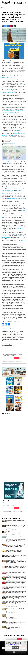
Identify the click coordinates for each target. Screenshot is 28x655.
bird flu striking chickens (15, 129)
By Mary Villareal (13, 529)
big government (13, 331)
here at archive (14, 67)
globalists (15, 337)
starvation (4, 340)
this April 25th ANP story (9, 118)
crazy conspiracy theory (10, 89)
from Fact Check (13, 193)
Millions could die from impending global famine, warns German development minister (15, 521)
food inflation (17, 334)
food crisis (11, 334)
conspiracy (20, 331)
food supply (9, 337)
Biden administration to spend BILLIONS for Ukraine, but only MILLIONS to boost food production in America (15, 610)
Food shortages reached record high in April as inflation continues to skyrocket (16, 588)
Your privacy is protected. (7, 361)
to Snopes (9, 161)
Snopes (21, 84)
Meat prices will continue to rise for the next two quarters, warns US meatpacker (15, 573)
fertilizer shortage (19, 333)
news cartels (8, 339)
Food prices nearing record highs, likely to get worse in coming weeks (16, 556)
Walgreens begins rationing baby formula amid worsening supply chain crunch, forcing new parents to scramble (16, 567)
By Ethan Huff (13, 523)
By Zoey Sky (13, 600)
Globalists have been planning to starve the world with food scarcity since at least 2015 (15, 583)
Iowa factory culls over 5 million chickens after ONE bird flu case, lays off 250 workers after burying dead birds (16, 616)
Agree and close (15, 647)
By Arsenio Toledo (14, 557)
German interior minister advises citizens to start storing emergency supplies (15, 593)
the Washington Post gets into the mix (16, 198)
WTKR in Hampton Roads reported (11, 204)
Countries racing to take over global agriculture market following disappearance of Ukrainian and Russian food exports (16, 604)
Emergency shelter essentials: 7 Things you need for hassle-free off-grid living (15, 598)
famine (12, 333)
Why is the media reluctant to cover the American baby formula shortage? (14, 532)
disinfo (9, 333)
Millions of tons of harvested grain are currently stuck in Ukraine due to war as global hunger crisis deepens (16, 561)
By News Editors (13, 541)
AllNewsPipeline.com (7, 77)
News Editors (10, 23)
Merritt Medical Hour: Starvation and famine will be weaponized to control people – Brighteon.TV (16, 627)
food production (15, 336)
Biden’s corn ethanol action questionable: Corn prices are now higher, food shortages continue (16, 622)
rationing (20, 339)
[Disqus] (14, 432)
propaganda (15, 339)
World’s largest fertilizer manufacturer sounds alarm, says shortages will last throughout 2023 (16, 578)
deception (4, 333)
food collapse (5, 334)
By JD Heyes (13, 570)
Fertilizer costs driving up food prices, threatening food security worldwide (14, 551)
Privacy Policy (13, 644)
